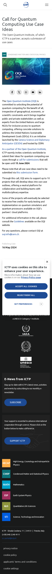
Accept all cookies (26, 286)
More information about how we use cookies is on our (22, 276)
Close (47, 262)
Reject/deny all (26, 295)
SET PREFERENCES (23, 304)
